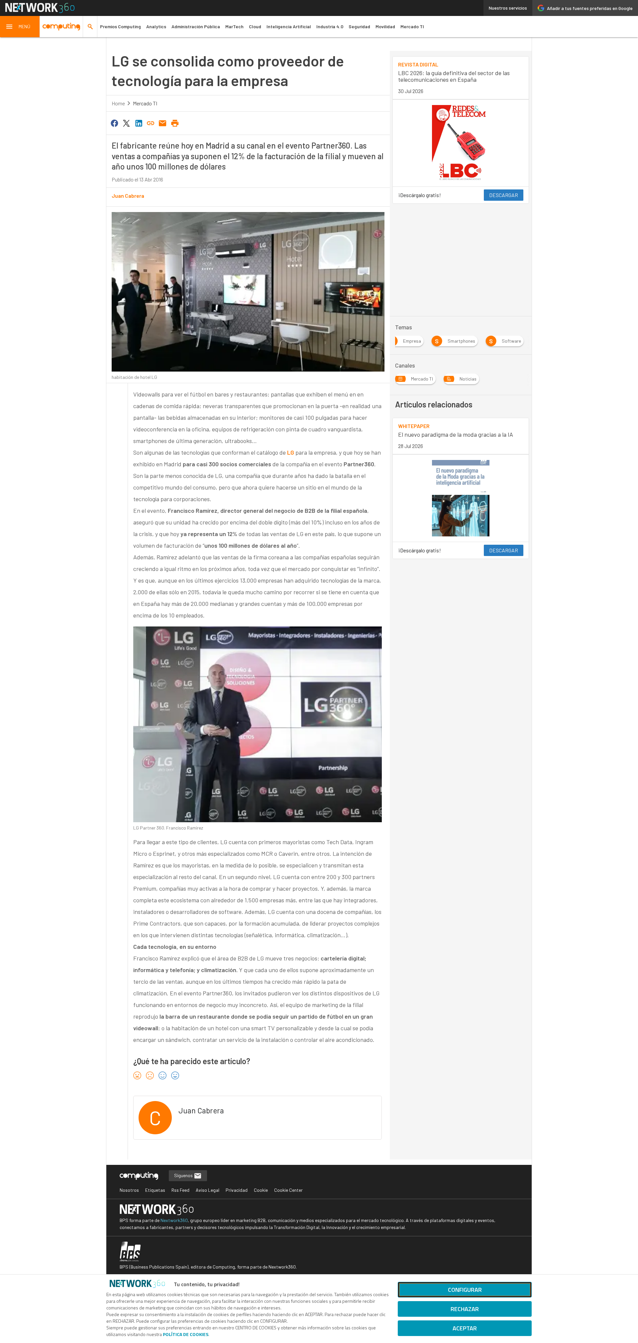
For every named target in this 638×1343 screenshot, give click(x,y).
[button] (20, 26)
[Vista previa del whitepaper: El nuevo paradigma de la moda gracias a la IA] (461, 498)
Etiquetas (155, 1190)
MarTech (234, 26)
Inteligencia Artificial (288, 26)
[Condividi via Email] (163, 122)
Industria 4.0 (329, 26)
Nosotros (129, 1190)
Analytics (156, 26)
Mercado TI (412, 26)
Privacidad (237, 1190)
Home (118, 103)
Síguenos (184, 1175)
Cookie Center (288, 1190)
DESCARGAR (503, 195)
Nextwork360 (174, 1220)
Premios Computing (120, 26)
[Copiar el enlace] (150, 122)
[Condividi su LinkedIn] (138, 122)
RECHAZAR (465, 1308)
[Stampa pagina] (174, 122)
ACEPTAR (465, 1328)
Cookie (261, 1190)
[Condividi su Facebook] (114, 122)
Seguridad (359, 26)
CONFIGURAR (465, 1289)
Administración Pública (195, 26)
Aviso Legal (207, 1190)
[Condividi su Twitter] (126, 122)
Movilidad (385, 26)
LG (290, 452)
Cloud (255, 26)
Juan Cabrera (128, 195)
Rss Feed (180, 1190)
